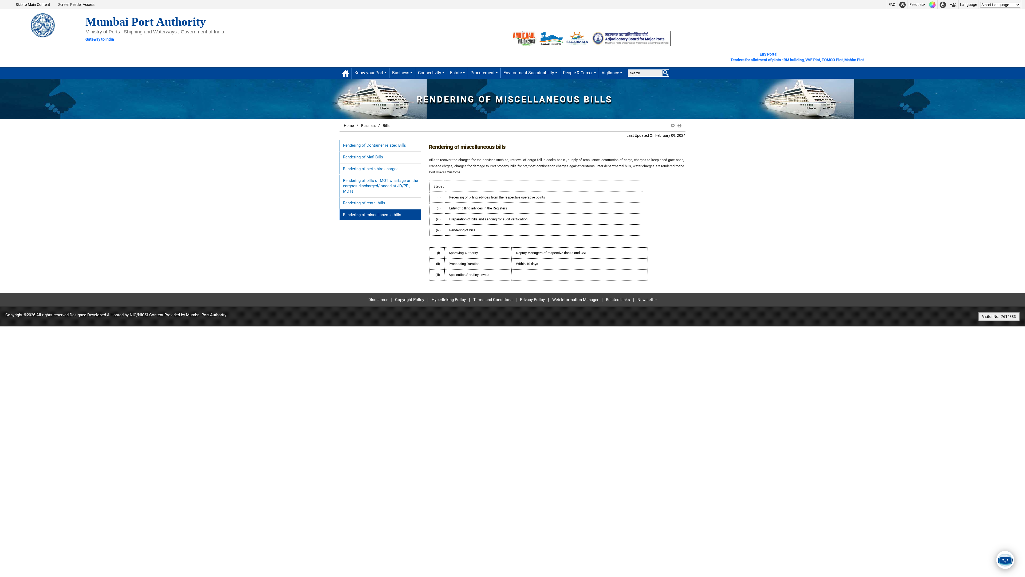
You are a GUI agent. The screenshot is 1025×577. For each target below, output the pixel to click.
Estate (456, 72)
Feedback (917, 4)
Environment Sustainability (528, 72)
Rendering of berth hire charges (371, 168)
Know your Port (368, 72)
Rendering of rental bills (364, 203)
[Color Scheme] (932, 4)
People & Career (578, 72)
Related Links (618, 299)
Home (349, 125)
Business (400, 72)
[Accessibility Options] (943, 4)
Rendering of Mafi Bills (363, 157)
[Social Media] (953, 4)
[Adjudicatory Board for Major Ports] (631, 38)
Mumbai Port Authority (206, 315)
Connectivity (429, 72)
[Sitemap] (902, 4)
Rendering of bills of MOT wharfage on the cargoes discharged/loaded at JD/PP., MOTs (380, 186)
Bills (386, 125)
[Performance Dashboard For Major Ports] (551, 38)
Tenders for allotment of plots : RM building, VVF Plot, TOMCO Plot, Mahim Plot (773, 60)
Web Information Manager (575, 299)
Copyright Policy (409, 299)
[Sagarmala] (578, 38)
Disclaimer (378, 299)
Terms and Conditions (492, 299)
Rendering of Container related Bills (374, 145)
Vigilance (610, 72)
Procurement (483, 72)
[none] (666, 73)
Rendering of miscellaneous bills (372, 214)
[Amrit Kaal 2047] (524, 38)
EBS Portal (769, 54)
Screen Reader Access (76, 4)
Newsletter (647, 299)
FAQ (892, 4)
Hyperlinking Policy (449, 299)
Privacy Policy (532, 299)
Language (968, 4)
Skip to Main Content (33, 4)
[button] (673, 125)
